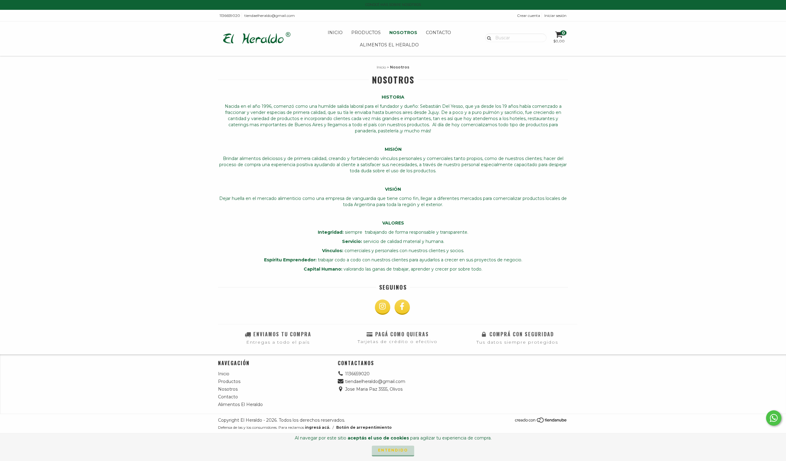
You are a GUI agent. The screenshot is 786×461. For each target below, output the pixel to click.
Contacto (438, 32)
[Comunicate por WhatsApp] (773, 418)
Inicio (335, 32)
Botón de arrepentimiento (364, 427)
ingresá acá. (317, 427)
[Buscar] (487, 37)
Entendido (393, 450)
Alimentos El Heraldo (389, 45)
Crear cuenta (528, 15)
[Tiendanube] (541, 421)
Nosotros (403, 32)
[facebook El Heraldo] (402, 307)
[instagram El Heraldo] (382, 307)
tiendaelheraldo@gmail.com (269, 15)
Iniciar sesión (555, 15)
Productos (366, 32)
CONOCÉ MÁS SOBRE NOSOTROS (393, 4)
